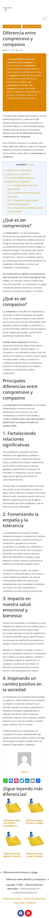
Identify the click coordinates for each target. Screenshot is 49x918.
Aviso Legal (18, 902)
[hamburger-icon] (45, 19)
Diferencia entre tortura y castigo (20, 872)
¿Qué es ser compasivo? (17, 174)
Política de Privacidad (34, 898)
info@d (15, 892)
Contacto (31, 902)
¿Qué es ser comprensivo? (18, 170)
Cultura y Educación (12, 26)
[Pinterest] (28, 913)
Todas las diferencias (32, 26)
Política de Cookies (12, 898)
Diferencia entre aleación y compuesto (26, 879)
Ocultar (30, 164)
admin (20, 50)
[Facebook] (20, 913)
